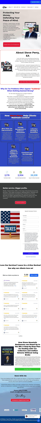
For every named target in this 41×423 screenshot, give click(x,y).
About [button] (10, 7)
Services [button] (23, 7)
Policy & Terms (22, 419)
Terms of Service (33, 256)
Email (24, 228)
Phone (24, 224)
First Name (25, 215)
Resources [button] (30, 7)
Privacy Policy (28, 256)
